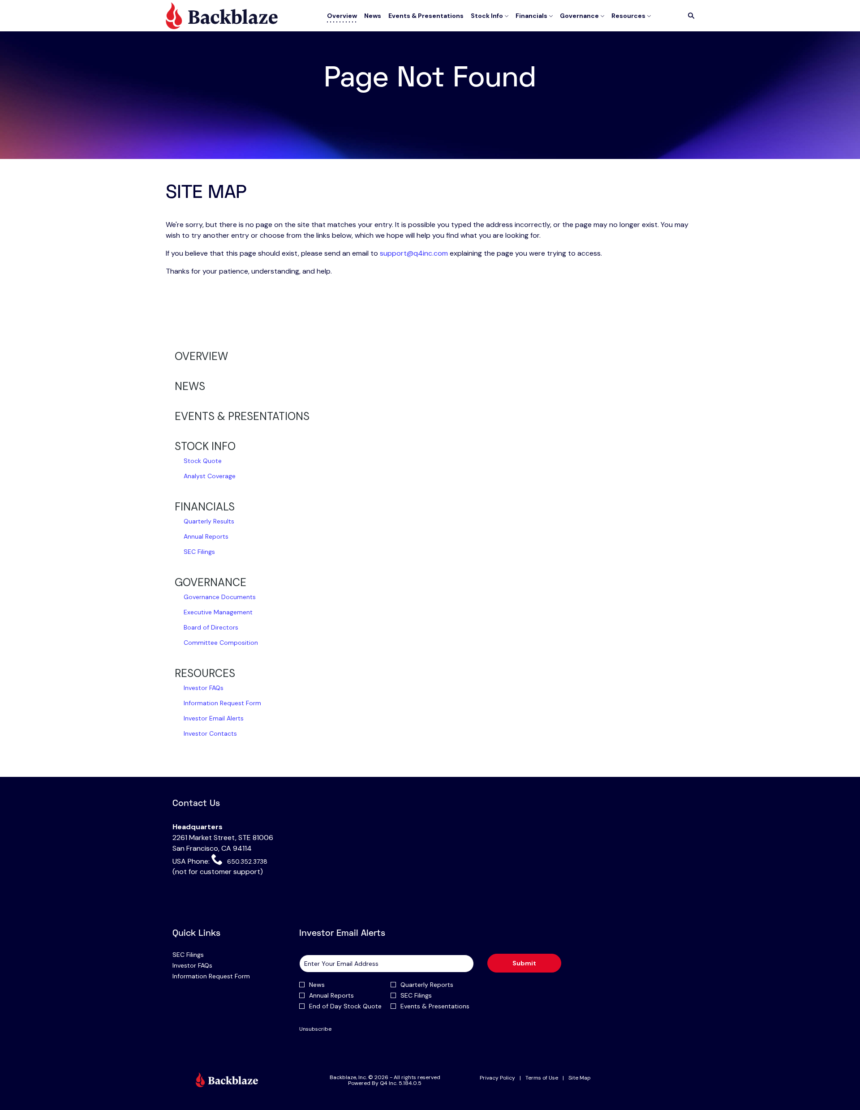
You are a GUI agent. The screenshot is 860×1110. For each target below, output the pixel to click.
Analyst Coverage (210, 476)
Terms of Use (541, 1078)
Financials (205, 507)
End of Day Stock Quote (345, 1006)
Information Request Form (222, 703)
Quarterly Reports (426, 984)
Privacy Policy (497, 1078)
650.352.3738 (246, 861)
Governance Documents (220, 597)
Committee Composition (221, 643)
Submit (524, 963)
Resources (205, 673)
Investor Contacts (210, 733)
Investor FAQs (204, 688)
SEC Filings (199, 552)
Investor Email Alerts (214, 718)
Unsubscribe (315, 1029)
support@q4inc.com (414, 253)
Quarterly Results (209, 521)
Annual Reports (206, 536)
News (190, 386)
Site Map (579, 1078)
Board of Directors (211, 627)
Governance (210, 582)
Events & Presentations (242, 416)
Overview (201, 356)
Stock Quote (203, 461)
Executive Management (218, 612)
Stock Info (205, 446)
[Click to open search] (689, 16)
